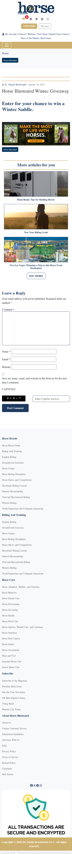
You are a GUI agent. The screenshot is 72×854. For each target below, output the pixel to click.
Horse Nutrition (9, 632)
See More (36, 276)
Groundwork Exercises (13, 462)
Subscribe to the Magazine (14, 680)
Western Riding (9, 502)
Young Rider (8, 703)
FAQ (4, 745)
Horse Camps (8, 468)
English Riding (9, 456)
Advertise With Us (11, 739)
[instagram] (48, 19)
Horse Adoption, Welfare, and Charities (21, 586)
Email (6, 359)
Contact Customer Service (14, 728)
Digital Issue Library (59, 34)
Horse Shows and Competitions (17, 479)
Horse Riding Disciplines (14, 474)
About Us (6, 722)
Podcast (22, 34)
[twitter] (36, 19)
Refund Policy (9, 762)
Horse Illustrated (10, 60)
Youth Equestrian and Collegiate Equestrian (22, 508)
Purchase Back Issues (12, 686)
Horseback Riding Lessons (14, 485)
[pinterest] (42, 19)
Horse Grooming (10, 609)
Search (46, 26)
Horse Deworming (10, 604)
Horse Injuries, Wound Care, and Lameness (22, 627)
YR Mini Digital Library (13, 697)
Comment (8, 309)
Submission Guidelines (13, 734)
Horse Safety (8, 644)
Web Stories (7, 774)
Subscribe (29, 26)
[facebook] (31, 19)
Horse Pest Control (11, 638)
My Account (10, 34)
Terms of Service (10, 757)
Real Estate (46, 38)
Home (5, 53)
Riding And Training (12, 451)
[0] (23, 19)
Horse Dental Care (10, 598)
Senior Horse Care (10, 667)
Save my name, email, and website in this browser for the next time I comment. (34, 380)
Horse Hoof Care (10, 621)
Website (6, 367)
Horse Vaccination (10, 650)
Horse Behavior (9, 592)
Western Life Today (11, 709)
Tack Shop (42, 34)
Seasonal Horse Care (11, 661)
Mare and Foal (9, 655)
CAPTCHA (9, 389)
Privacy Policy (9, 751)
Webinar (31, 34)
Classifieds (7, 768)
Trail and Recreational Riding (16, 497)
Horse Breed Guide (11, 445)
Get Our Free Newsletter (13, 692)
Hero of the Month (30, 38)
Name (6, 351)
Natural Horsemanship (12, 491)
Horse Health (8, 615)
